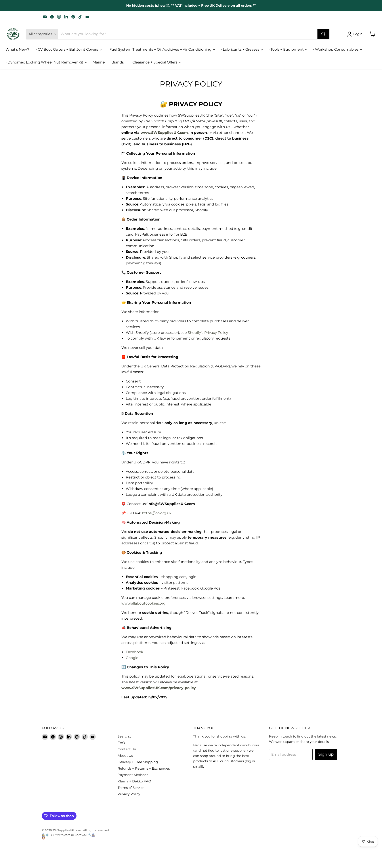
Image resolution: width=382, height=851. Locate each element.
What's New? (17, 49)
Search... (124, 736)
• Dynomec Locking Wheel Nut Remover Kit (45, 62)
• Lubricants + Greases (240, 49)
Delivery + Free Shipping (138, 762)
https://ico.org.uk (157, 513)
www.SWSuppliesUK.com (164, 133)
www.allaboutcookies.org (143, 603)
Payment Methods (133, 775)
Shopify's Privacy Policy (208, 332)
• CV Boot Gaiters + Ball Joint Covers (67, 49)
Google (132, 658)
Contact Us (127, 749)
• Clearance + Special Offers (154, 62)
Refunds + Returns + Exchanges (144, 768)
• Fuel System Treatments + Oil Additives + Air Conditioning (159, 49)
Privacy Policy (129, 794)
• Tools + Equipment (287, 49)
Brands (117, 62)
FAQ (121, 743)
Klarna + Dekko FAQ (134, 781)
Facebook (134, 652)
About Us (125, 755)
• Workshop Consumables (336, 49)
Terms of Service (131, 788)
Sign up (326, 754)
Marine (99, 62)
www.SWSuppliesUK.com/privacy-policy (158, 688)
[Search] (323, 34)
